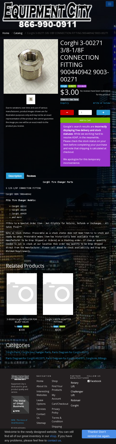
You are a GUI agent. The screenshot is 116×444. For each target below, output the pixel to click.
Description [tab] (15, 175)
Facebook (95, 381)
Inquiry (64, 103)
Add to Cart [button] (85, 120)
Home (5, 33)
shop (53, 436)
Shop (55, 381)
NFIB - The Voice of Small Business (19, 421)
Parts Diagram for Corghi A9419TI (65, 358)
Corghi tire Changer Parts (36, 352)
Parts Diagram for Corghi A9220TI (25, 358)
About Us (42, 386)
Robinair (76, 400)
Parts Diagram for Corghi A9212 (70, 352)
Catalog (18, 33)
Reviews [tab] (31, 175)
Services (41, 409)
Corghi (75, 405)
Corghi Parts (13, 352)
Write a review (101, 103)
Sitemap (41, 423)
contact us (54, 440)
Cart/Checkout (60, 403)
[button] (110, 4)
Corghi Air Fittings (96, 358)
